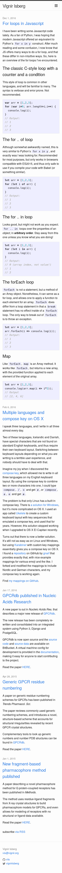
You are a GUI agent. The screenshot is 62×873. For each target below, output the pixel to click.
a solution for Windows (44, 505)
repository (20, 553)
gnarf (46, 553)
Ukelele (20, 513)
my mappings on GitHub (23, 581)
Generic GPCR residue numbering (23, 684)
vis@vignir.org (11, 853)
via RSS (20, 832)
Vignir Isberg (14, 5)
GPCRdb (49, 613)
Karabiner (20, 545)
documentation (50, 652)
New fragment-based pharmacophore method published (24, 770)
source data (22, 644)
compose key (11, 473)
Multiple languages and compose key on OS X (23, 415)
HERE (26, 667)
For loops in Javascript (23, 23)
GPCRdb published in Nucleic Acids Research (29, 598)
